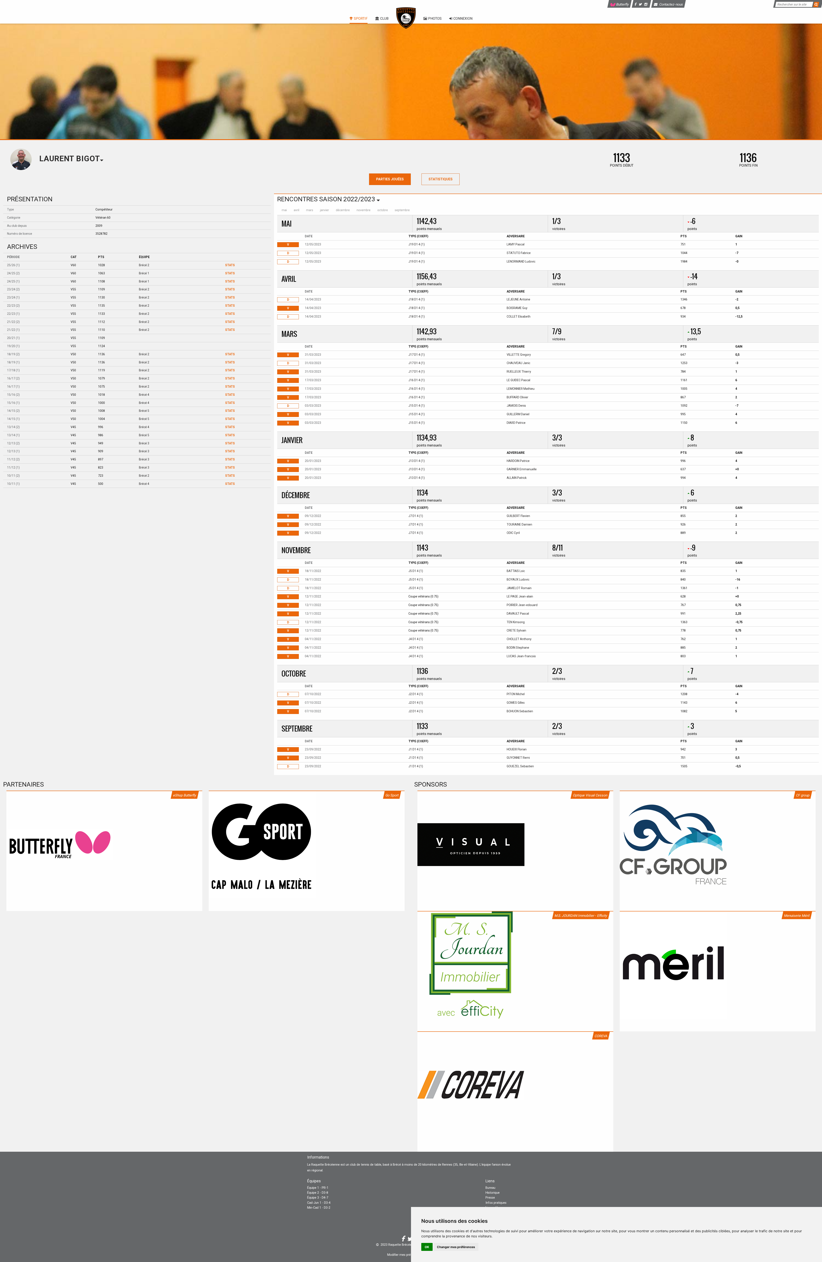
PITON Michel (516, 694)
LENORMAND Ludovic (521, 261)
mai (284, 210)
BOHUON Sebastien (520, 711)
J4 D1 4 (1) (415, 639)
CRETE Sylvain (516, 630)
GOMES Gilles (516, 702)
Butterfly (622, 4)
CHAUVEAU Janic (518, 363)
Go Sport (392, 795)
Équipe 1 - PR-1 (317, 1188)
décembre (343, 210)
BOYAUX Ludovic (518, 579)
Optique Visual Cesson (590, 795)
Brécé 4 (144, 394)
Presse (490, 1197)
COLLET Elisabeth (518, 316)
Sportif (361, 18)
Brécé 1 (144, 273)
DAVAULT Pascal (518, 613)
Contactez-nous (671, 4)
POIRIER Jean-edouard (522, 605)
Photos (435, 18)
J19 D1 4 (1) (416, 244)
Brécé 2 (144, 265)
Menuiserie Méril (797, 916)
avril (296, 210)
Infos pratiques (495, 1203)
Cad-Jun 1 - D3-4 (319, 1203)
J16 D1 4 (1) (416, 380)
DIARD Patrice (516, 422)
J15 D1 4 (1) (416, 405)
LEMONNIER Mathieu (521, 388)
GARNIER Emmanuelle (522, 469)
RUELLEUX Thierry (519, 371)
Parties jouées (390, 179)
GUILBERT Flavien (518, 516)
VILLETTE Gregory (519, 354)
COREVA (601, 1036)
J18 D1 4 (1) (416, 299)
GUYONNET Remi (518, 757)
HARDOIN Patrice (518, 461)
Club (384, 18)
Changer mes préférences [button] (456, 1247)
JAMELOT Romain (519, 588)
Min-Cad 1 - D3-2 (318, 1208)
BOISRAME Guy (517, 308)
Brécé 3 (144, 443)
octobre (382, 210)
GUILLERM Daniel (518, 414)
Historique (492, 1193)
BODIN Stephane (518, 647)
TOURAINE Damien (519, 524)
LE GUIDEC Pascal (518, 380)
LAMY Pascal (515, 244)
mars (309, 210)
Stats (230, 265)
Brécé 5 (144, 410)
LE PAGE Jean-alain (520, 596)
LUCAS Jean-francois (521, 656)
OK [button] (427, 1247)
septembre (402, 210)
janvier (324, 210)
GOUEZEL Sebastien (520, 766)
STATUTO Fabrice (519, 253)
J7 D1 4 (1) (415, 516)
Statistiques (441, 179)
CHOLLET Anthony (519, 639)
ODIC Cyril (513, 533)
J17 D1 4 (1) (416, 354)
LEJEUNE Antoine (518, 299)
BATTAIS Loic (516, 571)
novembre (364, 210)
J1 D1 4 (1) (415, 749)
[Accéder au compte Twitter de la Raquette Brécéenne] (641, 4)
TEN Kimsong (516, 622)
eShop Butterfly (185, 795)
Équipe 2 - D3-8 (317, 1193)
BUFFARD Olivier (517, 397)
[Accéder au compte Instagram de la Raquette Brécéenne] (646, 4)
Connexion (462, 18)
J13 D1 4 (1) (416, 461)
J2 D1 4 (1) (415, 694)
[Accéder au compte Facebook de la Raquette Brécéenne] (636, 4)
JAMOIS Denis (516, 405)
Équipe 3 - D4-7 (317, 1197)
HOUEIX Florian (517, 749)
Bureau (490, 1188)
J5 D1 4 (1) (415, 571)
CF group (803, 795)
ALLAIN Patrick (517, 477)
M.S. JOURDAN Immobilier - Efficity (581, 916)
